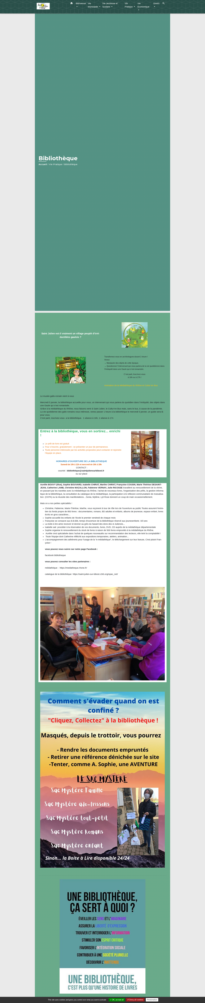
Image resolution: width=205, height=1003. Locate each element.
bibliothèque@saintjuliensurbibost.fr (85, 471)
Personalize (152, 1000)
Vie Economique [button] (143, 5)
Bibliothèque (70, 164)
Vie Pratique (55, 164)
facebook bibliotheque (55, 555)
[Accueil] (51, 6)
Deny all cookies (136, 1000)
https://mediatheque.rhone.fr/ (73, 568)
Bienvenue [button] (81, 3)
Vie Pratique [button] (129, 5)
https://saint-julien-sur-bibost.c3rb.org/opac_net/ (95, 574)
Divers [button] (156, 3)
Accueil (43, 164)
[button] (71, 4)
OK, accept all (117, 1000)
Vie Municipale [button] (93, 5)
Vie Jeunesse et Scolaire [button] (110, 5)
